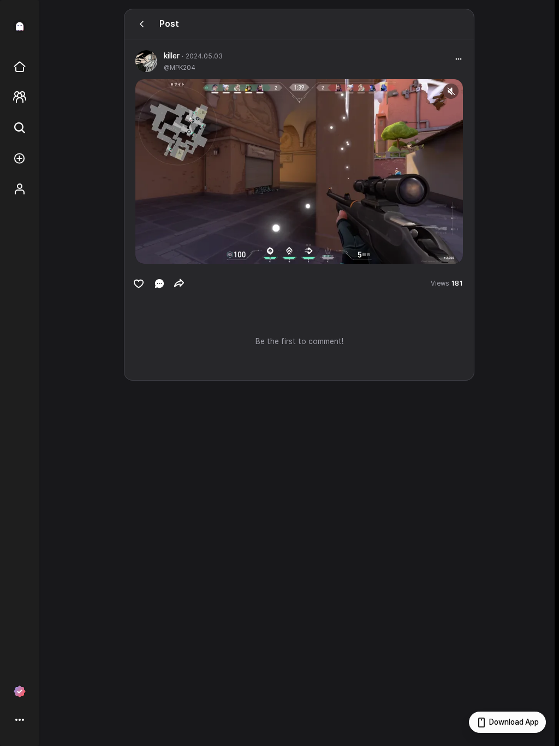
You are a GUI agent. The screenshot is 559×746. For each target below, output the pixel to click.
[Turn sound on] (166, 250)
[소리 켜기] (451, 91)
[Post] (142, 24)
